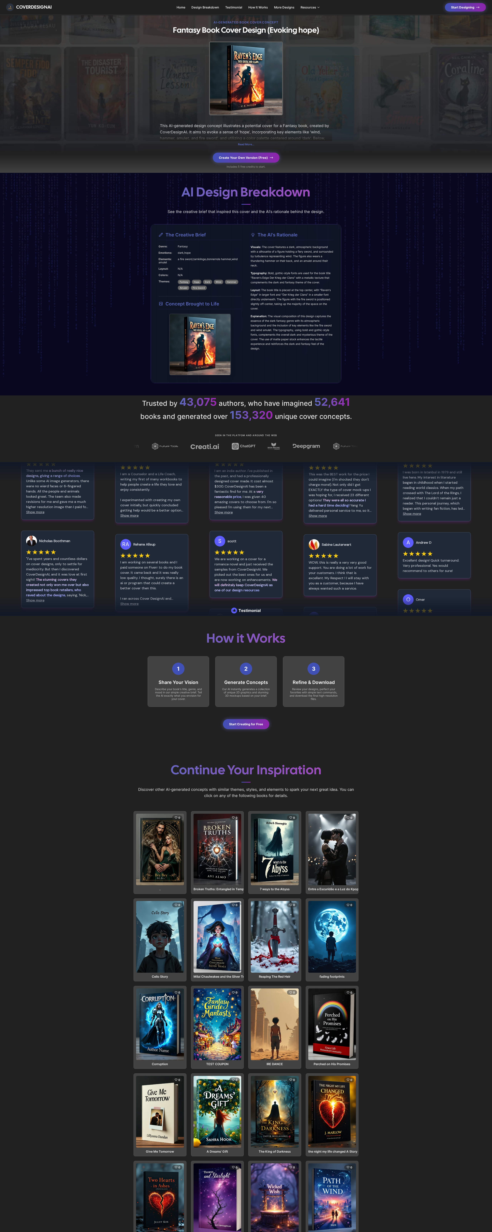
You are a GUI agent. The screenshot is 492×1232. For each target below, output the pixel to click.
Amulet (183, 287)
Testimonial (233, 7)
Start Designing (462, 7)
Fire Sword (199, 287)
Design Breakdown (205, 7)
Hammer (231, 281)
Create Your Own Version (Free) (243, 158)
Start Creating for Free (246, 724)
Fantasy (184, 281)
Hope (196, 281)
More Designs (284, 7)
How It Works (258, 7)
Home (181, 7)
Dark (207, 281)
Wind (218, 281)
